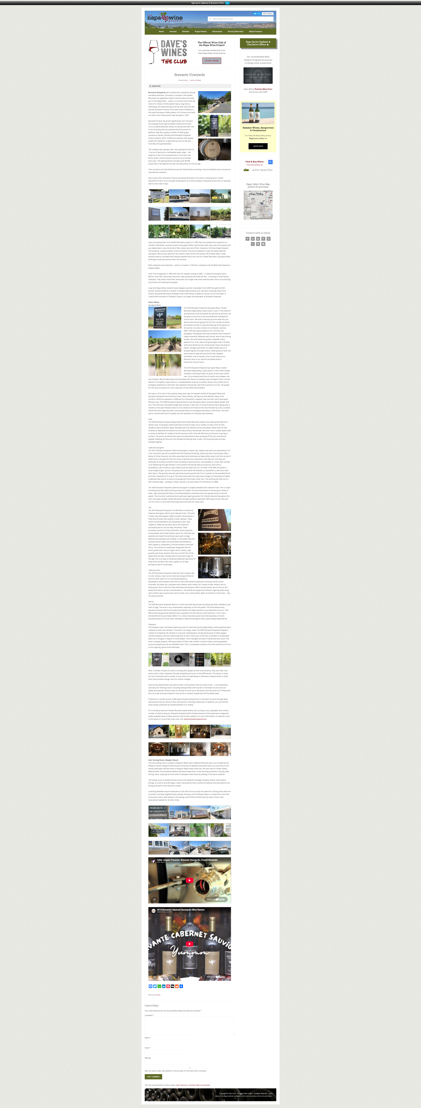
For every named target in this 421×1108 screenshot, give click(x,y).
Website (148, 1058)
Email (148, 1048)
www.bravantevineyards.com (195, 719)
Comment (149, 1015)
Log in (270, 1093)
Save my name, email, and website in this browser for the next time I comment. (176, 1071)
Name (148, 1038)
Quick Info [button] (156, 86)
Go (227, 3)
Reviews (158, 995)
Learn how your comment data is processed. (193, 1085)
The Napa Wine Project (165, 17)
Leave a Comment (195, 80)
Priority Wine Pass (263, 89)
